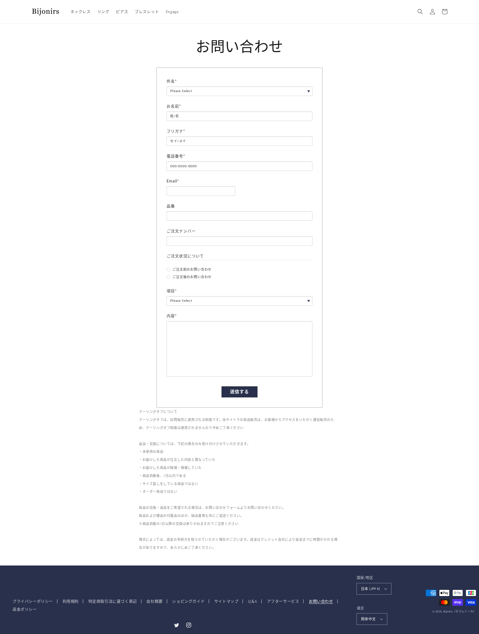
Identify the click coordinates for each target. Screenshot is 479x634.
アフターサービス (283, 601)
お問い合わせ (321, 601)
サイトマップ (226, 601)
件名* (172, 81)
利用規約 (71, 601)
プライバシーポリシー (32, 601)
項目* (172, 291)
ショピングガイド (188, 601)
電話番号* (176, 156)
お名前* (174, 106)
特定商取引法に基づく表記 (112, 601)
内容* (172, 316)
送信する (239, 392)
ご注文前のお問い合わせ (192, 269)
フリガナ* (176, 131)
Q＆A (252, 601)
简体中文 (368, 619)
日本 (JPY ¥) (370, 588)
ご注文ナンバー (181, 231)
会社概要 (154, 601)
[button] (420, 12)
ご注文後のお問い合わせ (192, 277)
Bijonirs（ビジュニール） (459, 611)
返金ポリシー (24, 609)
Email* (173, 181)
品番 (171, 206)
